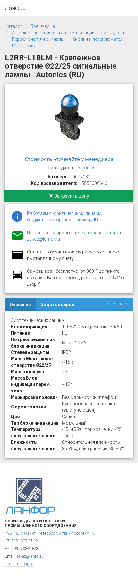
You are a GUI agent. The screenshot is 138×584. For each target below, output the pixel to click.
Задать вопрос (57, 304)
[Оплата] (17, 259)
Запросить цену (71, 196)
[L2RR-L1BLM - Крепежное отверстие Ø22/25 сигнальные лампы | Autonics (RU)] (69, 117)
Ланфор (15, 7)
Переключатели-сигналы (38, 39)
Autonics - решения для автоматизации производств (68, 32)
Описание (20, 304)
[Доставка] (17, 278)
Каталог (13, 26)
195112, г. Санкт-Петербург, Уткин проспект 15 (49, 533)
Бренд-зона (42, 26)
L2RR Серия (24, 45)
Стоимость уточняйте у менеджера (69, 159)
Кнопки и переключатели (98, 39)
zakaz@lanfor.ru (43, 239)
